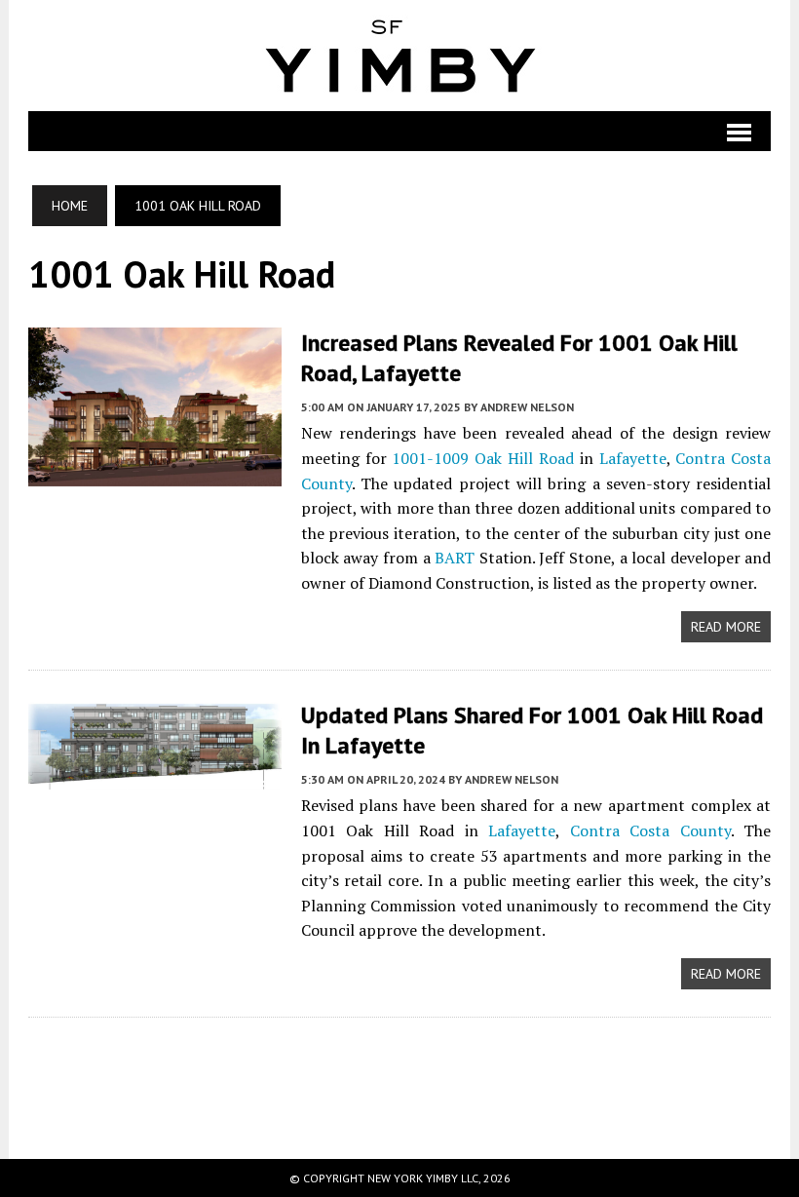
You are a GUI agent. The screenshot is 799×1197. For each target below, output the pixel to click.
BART (455, 557)
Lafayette (632, 458)
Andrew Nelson (527, 407)
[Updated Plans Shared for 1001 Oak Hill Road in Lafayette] (155, 777)
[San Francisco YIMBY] (400, 55)
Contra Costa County (650, 830)
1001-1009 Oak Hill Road (483, 458)
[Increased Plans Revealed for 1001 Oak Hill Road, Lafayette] (155, 473)
